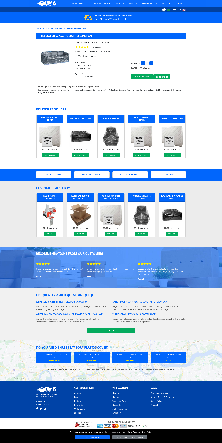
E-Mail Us (41, 401)
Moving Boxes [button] (78, 3)
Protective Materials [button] (125, 3)
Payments (78, 405)
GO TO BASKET (162, 77)
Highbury (116, 397)
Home (39, 28)
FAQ (76, 397)
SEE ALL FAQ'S (111, 330)
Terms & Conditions (159, 393)
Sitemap (77, 413)
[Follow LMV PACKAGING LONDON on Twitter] (40, 409)
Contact (179, 3)
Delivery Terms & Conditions (163, 397)
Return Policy (156, 401)
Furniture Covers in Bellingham (53, 28)
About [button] (165, 3)
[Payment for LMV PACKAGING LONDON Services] (122, 424)
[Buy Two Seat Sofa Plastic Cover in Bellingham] (80, 136)
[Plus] (151, 63)
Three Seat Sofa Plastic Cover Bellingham (65, 35)
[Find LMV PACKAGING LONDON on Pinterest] (45, 409)
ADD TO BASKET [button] (50, 155)
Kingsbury (116, 413)
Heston (115, 393)
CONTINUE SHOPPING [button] (142, 77)
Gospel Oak (117, 405)
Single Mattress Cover (172, 118)
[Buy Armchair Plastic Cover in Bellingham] (111, 136)
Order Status (80, 409)
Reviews (77, 401)
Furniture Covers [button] (100, 3)
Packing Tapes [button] (148, 3)
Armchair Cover (111, 118)
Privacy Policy (145, 432)
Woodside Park (119, 401)
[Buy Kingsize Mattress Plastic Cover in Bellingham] (50, 136)
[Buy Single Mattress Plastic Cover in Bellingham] (172, 136)
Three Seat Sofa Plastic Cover (76, 28)
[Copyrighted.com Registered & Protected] (84, 424)
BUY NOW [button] (50, 234)
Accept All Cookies (92, 437)
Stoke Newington (120, 409)
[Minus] (143, 63)
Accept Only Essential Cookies (130, 437)
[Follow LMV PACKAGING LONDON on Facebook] (37, 409)
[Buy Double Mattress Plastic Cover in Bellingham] (141, 136)
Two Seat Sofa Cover (80, 118)
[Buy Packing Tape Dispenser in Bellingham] (50, 214)
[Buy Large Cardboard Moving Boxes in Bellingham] (80, 214)
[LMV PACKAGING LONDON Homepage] (46, 3)
